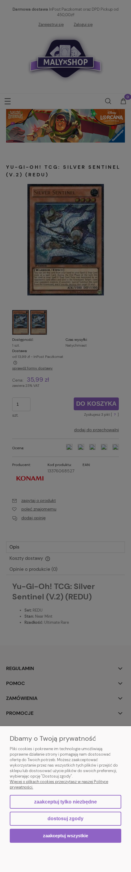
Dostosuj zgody (65, 818)
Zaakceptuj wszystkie (65, 835)
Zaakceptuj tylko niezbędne (65, 801)
